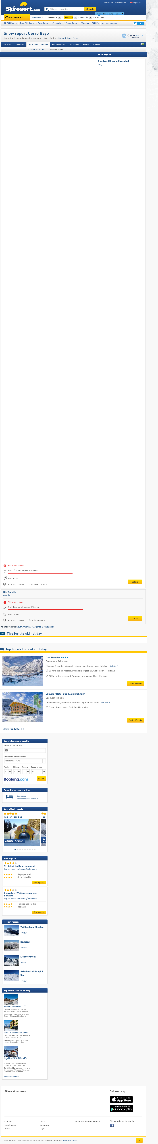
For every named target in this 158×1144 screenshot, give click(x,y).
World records (120, 3)
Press (7, 1128)
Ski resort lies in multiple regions (108, 14)
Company (44, 1125)
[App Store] (121, 1103)
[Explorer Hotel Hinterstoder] (11, 1025)
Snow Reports (72, 23)
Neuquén (49, 627)
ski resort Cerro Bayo (67, 38)
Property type (36, 767)
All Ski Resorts (10, 23)
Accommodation (109, 23)
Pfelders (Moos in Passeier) (113, 61)
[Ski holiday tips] (138, 23)
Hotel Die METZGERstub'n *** (15, 1059)
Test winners (108, 3)
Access (86, 44)
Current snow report (37, 49)
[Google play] (121, 1111)
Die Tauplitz (10, 592)
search (41, 779)
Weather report (56, 49)
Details (134, 582)
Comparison (57, 23)
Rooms (25, 767)
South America (23, 627)
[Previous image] (6, 832)
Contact (96, 44)
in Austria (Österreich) (27, 869)
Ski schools (74, 44)
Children (16, 767)
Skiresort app (117, 1091)
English (136, 3)
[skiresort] (21, 7)
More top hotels (12, 729)
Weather (85, 23)
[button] (16, 780)
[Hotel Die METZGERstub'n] (11, 1051)
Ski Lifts (95, 23)
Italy (100, 64)
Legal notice (10, 1125)
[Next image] (43, 832)
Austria (6, 595)
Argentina (38, 627)
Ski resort (8, 44)
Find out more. (70, 1140)
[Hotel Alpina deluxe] (11, 999)
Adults (6, 767)
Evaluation (20, 44)
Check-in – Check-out (13, 746)
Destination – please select (15, 756)
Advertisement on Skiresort (88, 1121)
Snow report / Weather (38, 44)
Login (42, 1128)
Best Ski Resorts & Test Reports (35, 23)
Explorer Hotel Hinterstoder (16, 1032)
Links (42, 1121)
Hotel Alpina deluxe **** (14, 1006)
